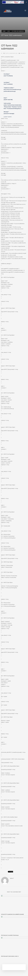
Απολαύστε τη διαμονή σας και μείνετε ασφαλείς (12, 914)
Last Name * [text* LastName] (8, 83)
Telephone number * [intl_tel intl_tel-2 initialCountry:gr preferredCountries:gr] (12, 89)
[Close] (26, 2)
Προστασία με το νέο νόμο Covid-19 (9, 956)
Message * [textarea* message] (9, 112)
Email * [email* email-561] (8, 98)
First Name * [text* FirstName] (8, 74)
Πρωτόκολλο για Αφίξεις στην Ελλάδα (10, 935)
